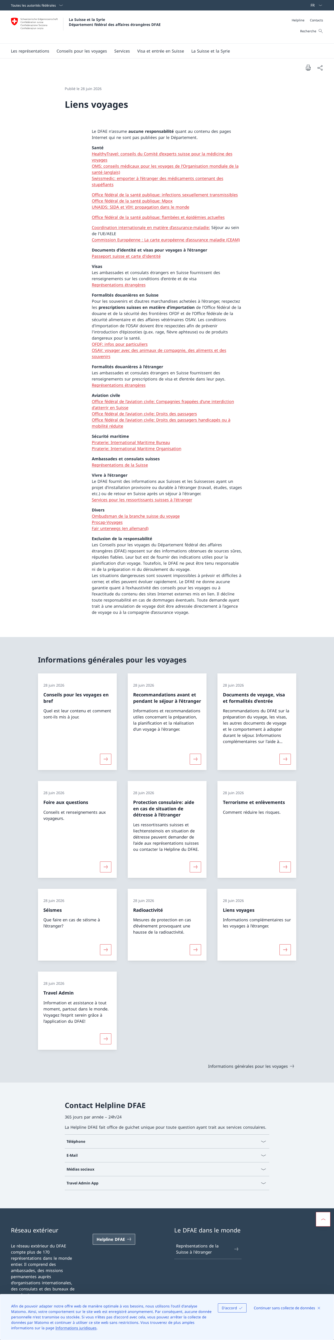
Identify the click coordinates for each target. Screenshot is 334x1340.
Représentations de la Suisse (120, 465)
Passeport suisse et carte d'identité (126, 256)
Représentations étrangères (119, 284)
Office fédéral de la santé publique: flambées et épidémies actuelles (158, 217)
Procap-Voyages (107, 522)
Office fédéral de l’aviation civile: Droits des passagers (144, 413)
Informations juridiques (76, 1327)
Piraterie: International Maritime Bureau (131, 442)
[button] (82, 51)
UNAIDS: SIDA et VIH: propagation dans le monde (140, 207)
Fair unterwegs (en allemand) (120, 528)
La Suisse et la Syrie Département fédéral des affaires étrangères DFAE (115, 22)
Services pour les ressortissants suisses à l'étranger (142, 499)
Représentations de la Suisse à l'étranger (197, 1249)
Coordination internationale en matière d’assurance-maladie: (151, 227)
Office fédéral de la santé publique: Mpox (132, 201)
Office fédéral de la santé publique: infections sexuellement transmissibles (165, 194)
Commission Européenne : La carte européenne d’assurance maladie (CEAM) (166, 239)
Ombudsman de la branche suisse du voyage (136, 516)
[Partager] (320, 67)
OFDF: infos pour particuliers (120, 344)
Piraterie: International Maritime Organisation (136, 448)
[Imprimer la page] (308, 67)
